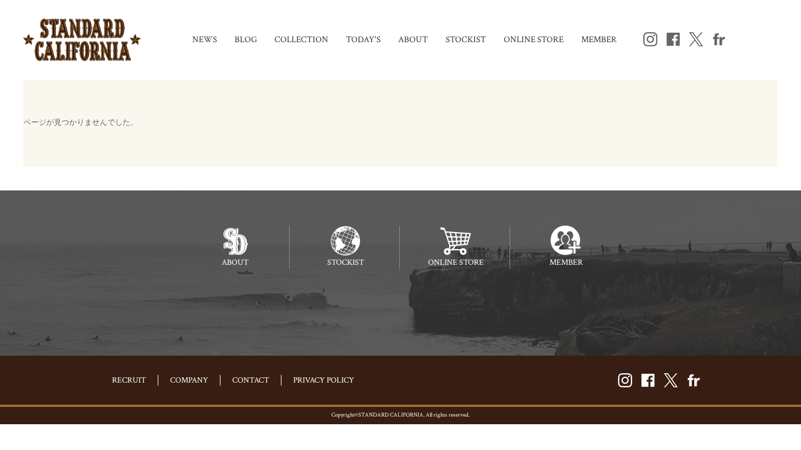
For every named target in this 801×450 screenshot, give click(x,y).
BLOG (246, 39)
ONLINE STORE (534, 39)
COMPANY (189, 380)
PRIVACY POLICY (323, 380)
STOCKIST (466, 39)
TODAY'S (363, 39)
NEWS (204, 39)
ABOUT (413, 39)
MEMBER (599, 39)
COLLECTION (301, 39)
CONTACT (250, 380)
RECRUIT (129, 380)
